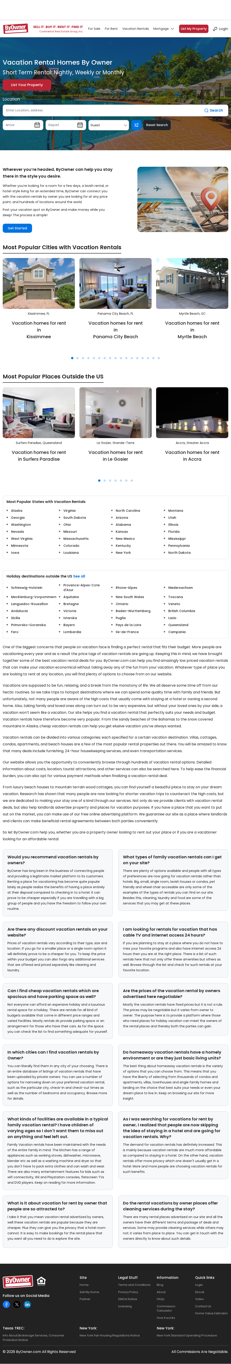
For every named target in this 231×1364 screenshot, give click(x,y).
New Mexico (125, 538)
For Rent (111, 28)
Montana (175, 510)
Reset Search (157, 125)
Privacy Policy (128, 1292)
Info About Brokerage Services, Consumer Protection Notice (33, 1337)
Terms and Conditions (134, 1285)
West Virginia (21, 538)
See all (79, 576)
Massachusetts (76, 538)
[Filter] (136, 125)
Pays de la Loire (128, 625)
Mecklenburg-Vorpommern (33, 597)
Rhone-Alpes (126, 587)
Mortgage (161, 28)
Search (216, 110)
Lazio (172, 618)
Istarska (70, 618)
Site (83, 1277)
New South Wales (130, 597)
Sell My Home (89, 1292)
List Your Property (27, 84)
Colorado (71, 545)
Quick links (205, 1277)
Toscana (175, 597)
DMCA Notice (127, 1299)
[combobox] (108, 125)
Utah (172, 517)
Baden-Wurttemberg (133, 611)
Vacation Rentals (135, 28)
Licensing (125, 1306)
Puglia (121, 618)
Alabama (123, 524)
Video (199, 1299)
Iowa (15, 552)
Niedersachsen (180, 587)
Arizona (122, 517)
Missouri (70, 531)
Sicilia (15, 618)
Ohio (67, 524)
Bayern (69, 625)
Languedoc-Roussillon (29, 604)
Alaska (16, 510)
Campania (177, 632)
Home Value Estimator (211, 1313)
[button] (72, 358)
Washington (21, 524)
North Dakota (179, 552)
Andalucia (19, 611)
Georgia (18, 517)
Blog (160, 1285)
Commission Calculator (166, 1308)
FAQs (160, 1299)
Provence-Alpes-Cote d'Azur (81, 587)
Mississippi (176, 538)
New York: (88, 1328)
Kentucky (123, 545)
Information (167, 1277)
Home (84, 1285)
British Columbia (181, 611)
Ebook (199, 1292)
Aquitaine (71, 597)
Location (11, 99)
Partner (85, 1299)
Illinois (173, 524)
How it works (166, 1318)
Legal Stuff (128, 1277)
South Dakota (74, 517)
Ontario (122, 604)
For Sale (94, 28)
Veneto (174, 604)
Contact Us (203, 1306)
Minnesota (19, 545)
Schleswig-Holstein (26, 587)
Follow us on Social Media (26, 1295)
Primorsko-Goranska (28, 625)
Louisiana (71, 552)
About (161, 1292)
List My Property (194, 28)
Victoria (69, 611)
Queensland (178, 625)
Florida (174, 531)
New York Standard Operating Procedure (187, 1335)
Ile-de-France (127, 632)
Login (223, 28)
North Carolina (128, 510)
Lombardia (72, 632)
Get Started (17, 228)
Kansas (122, 531)
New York (123, 552)
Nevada (17, 531)
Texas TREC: (14, 1328)
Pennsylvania (179, 545)
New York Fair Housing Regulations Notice (110, 1335)
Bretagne (71, 604)
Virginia (69, 510)
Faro (14, 632)
